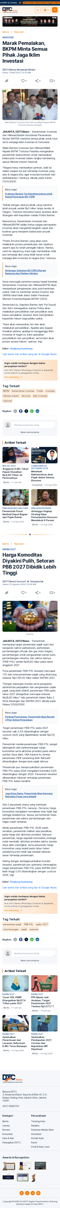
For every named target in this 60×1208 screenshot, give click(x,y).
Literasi (6, 1125)
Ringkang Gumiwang (21, 348)
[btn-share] (37, 81)
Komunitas (7, 1134)
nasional (7, 400)
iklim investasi (40, 396)
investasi (50, 391)
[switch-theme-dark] (38, 10)
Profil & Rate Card (40, 1146)
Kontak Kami (37, 1138)
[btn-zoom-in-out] (7, 81)
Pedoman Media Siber (42, 1129)
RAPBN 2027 (9, 549)
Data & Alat (8, 1138)
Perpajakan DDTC (11, 1142)
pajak (24, 929)
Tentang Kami (38, 1121)
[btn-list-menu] (55, 10)
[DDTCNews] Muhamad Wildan (18, 69)
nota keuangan (11, 929)
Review (6, 1129)
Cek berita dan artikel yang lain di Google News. (29, 354)
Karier (34, 1142)
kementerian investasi (23, 391)
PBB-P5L (28, 924)
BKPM (6, 391)
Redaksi (35, 1125)
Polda (40, 391)
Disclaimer (36, 1134)
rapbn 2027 (42, 924)
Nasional (18, 32)
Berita (5, 32)
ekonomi (26, 396)
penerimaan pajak (12, 924)
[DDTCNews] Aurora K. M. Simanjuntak (22, 581)
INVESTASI (8, 37)
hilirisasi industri (11, 396)
